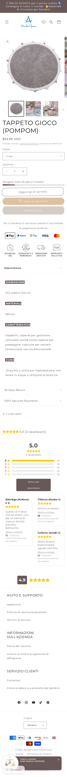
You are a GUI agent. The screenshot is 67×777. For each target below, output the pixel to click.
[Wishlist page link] (43, 22)
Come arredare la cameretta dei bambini (33, 688)
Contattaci (14, 680)
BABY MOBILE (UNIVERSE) (32, 761)
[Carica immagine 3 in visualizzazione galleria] (50, 108)
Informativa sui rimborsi (39, 754)
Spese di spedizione (29, 144)
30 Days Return (14, 390)
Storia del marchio (19, 646)
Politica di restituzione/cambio (27, 612)
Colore (6, 149)
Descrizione (12, 268)
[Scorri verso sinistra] (4, 109)
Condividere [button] (14, 413)
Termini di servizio (19, 619)
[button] (7, 22)
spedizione (14, 604)
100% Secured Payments (21, 400)
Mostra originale (13, 532)
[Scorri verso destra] (63, 109)
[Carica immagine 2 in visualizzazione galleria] (33, 108)
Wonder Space (31, 750)
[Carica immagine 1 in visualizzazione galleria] (16, 108)
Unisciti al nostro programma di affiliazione (28, 656)
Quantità (8, 164)
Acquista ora (33, 210)
